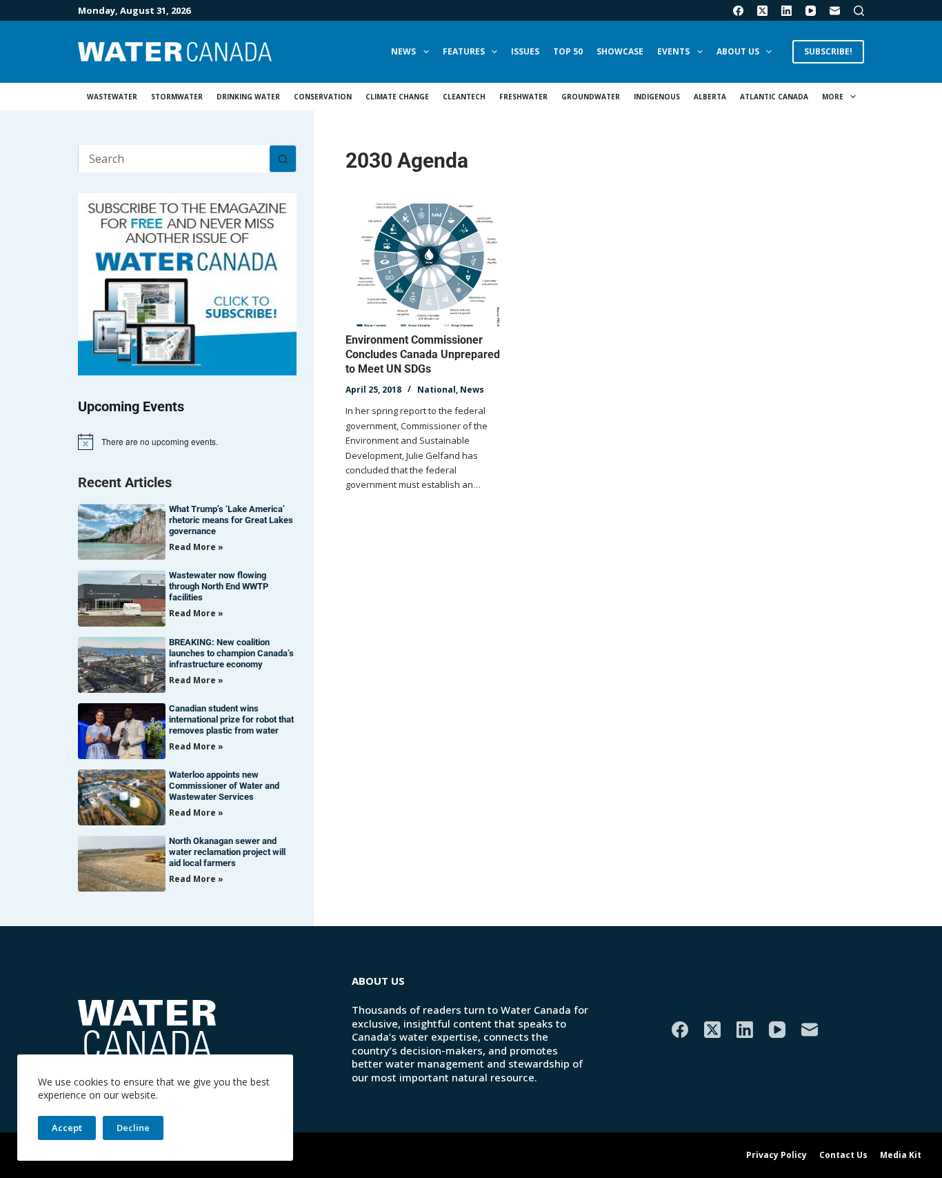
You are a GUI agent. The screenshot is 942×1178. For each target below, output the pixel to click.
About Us (737, 51)
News (403, 51)
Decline (133, 1127)
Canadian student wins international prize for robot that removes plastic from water (231, 719)
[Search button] (283, 159)
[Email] (835, 11)
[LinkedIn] (786, 11)
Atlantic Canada (774, 96)
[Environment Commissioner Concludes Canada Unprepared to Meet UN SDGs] (427, 265)
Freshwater (523, 96)
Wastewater (112, 96)
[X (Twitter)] (762, 11)
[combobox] (174, 159)
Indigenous (657, 96)
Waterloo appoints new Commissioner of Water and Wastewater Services (224, 785)
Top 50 (568, 51)
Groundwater (590, 96)
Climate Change (397, 96)
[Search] (859, 11)
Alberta (710, 96)
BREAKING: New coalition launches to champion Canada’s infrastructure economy (231, 653)
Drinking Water (248, 96)
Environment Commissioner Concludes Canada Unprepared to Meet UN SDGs (422, 354)
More (832, 96)
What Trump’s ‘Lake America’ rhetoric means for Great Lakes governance (231, 520)
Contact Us (843, 1155)
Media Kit (900, 1155)
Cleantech (464, 96)
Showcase (620, 51)
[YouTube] (810, 11)
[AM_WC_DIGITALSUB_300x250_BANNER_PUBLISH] (187, 283)
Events (673, 51)
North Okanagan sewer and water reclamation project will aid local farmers (227, 852)
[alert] (187, 441)
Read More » (196, 547)
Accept (67, 1127)
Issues (525, 51)
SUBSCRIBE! (828, 51)
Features (464, 51)
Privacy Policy (776, 1155)
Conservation (323, 96)
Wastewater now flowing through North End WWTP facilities (218, 586)
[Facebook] (738, 11)
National (436, 389)
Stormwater (177, 96)
